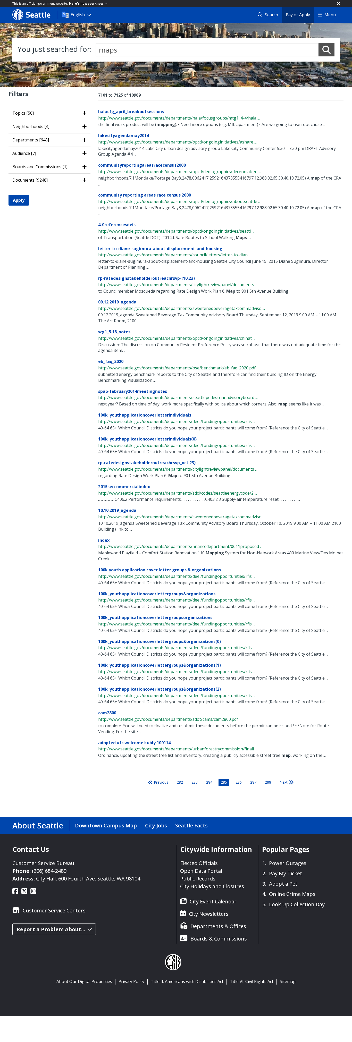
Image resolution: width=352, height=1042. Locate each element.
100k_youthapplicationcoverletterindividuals (144, 415)
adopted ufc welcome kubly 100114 (134, 743)
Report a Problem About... (50, 929)
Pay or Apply (298, 15)
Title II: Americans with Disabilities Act (187, 981)
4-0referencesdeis (117, 224)
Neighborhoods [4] (30, 126)
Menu (330, 15)
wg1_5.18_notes (114, 332)
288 (268, 782)
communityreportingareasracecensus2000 (142, 165)
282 (180, 782)
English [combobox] (78, 15)
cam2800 (107, 713)
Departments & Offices (218, 926)
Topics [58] (23, 113)
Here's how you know (86, 3)
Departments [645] (30, 140)
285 (224, 782)
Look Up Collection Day (297, 904)
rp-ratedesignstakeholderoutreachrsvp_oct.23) (147, 462)
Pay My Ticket (285, 873)
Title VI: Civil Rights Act (251, 981)
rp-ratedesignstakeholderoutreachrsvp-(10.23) (146, 278)
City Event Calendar (213, 901)
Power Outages (287, 863)
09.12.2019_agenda (117, 302)
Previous (161, 782)
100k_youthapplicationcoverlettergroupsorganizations (155, 617)
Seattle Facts (191, 825)
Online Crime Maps (292, 894)
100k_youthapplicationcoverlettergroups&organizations (156, 594)
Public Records (197, 878)
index (104, 540)
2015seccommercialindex (124, 486)
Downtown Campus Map (106, 825)
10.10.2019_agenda (117, 510)
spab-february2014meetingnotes (132, 391)
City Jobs (156, 825)
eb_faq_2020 (110, 361)
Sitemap (288, 981)
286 (239, 782)
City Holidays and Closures (212, 886)
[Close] (338, 3)
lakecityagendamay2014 (123, 135)
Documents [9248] (30, 180)
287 (253, 782)
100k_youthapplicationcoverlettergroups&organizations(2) (159, 689)
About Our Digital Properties (84, 981)
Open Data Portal (201, 870)
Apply (18, 200)
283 (194, 782)
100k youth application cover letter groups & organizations (159, 570)
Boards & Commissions (218, 938)
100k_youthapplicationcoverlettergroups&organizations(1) (159, 665)
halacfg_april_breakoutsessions (131, 111)
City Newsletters (209, 913)
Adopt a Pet (283, 883)
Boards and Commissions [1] (40, 167)
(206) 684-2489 (49, 870)
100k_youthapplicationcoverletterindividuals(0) (147, 439)
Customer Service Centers (54, 910)
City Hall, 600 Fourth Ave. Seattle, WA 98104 (88, 878)
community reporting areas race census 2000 (144, 195)
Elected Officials (199, 863)
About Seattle (37, 825)
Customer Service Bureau (43, 863)
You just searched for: (55, 49)
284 (209, 782)
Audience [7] (24, 153)
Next (284, 782)
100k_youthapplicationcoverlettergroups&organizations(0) (159, 641)
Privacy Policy (131, 981)
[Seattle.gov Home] (34, 14)
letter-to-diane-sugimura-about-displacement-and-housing (160, 248)
